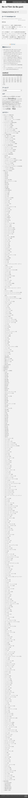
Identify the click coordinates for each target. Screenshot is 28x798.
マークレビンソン (8, 724)
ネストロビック (8, 654)
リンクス (6, 754)
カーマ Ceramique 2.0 (8, 16)
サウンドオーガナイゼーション (11, 563)
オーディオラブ (8, 509)
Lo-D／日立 (7, 179)
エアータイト (7, 209)
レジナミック (7, 349)
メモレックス (7, 736)
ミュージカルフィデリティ (10, 730)
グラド (6, 543)
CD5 (21, 99)
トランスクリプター (9, 645)
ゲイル (6, 551)
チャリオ (6, 635)
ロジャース (7, 767)
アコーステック (8, 447)
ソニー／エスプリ (8, 283)
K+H (5, 414)
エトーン (6, 212)
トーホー (6, 300)
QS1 (17, 103)
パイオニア (7, 313)
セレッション (7, 611)
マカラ (6, 328)
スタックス (7, 274)
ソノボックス (7, 284)
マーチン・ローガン (9, 725)
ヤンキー (6, 745)
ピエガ (6, 674)
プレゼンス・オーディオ (9, 696)
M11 (3, 102)
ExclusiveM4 (8, 100)
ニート (6, 306)
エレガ (6, 214)
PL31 (15, 103)
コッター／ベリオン (9, 554)
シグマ (6, 260)
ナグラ (6, 650)
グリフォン (7, 546)
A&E (5, 173)
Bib (5, 387)
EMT (5, 400)
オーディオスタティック (9, 507)
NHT (5, 421)
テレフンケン (7, 638)
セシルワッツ (7, 609)
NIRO (6, 182)
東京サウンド (7, 361)
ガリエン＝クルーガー (9, 524)
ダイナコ (6, 627)
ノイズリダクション (9, 164)
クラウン (6, 239)
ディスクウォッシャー (9, 639)
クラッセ (6, 533)
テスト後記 (11, 106)
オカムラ (6, 218)
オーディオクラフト (9, 227)
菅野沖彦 (6, 788)
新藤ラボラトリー (8, 360)
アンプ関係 (6, 134)
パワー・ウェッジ (8, 666)
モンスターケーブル (9, 742)
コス (5, 552)
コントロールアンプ (9, 139)
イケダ (6, 205)
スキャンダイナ (8, 591)
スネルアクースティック (9, 602)
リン (5, 752)
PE (5, 423)
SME (6, 430)
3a (5, 372)
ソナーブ (6, 618)
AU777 (4, 99)
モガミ (6, 340)
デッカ (6, 642)
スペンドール (7, 605)
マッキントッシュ (8, 722)
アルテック (7, 460)
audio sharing (10, 18)
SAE (5, 429)
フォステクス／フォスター (10, 321)
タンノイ (6, 623)
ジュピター (7, 271)
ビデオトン (7, 671)
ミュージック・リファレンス (10, 731)
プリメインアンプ (8, 142)
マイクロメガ (7, 716)
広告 (4, 366)
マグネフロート (8, 333)
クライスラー (7, 238)
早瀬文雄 (6, 785)
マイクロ (6, 327)
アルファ (6, 202)
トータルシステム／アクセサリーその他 (12, 166)
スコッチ (6, 593)
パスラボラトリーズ (9, 665)
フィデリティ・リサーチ (9, 319)
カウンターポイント (9, 518)
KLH (5, 417)
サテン (6, 256)
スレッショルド (8, 606)
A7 (15, 96)
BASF (6, 384)
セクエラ (6, 608)
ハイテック (7, 309)
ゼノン (6, 278)
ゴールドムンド (8, 558)
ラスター (6, 345)
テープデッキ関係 (7, 154)
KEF (5, 415)
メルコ (6, 337)
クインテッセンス (8, 530)
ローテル (6, 352)
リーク (6, 755)
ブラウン (6, 689)
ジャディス (7, 581)
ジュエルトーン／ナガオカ (10, 269)
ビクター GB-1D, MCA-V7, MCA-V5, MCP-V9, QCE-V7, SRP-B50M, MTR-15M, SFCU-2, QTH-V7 (13, 60)
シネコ (6, 564)
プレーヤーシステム (9, 130)
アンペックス (7, 466)
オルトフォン (7, 504)
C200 (18, 99)
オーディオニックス (9, 232)
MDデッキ (7, 157)
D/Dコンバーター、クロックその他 (12, 119)
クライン (6, 531)
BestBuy (12, 98)
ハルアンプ (7, 312)
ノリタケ (6, 307)
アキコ (6, 196)
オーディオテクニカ (9, 229)
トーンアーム (7, 127)
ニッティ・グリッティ (9, 651)
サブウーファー (8, 148)
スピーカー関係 (7, 145)
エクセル (6, 211)
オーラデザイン (8, 515)
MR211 (13, 102)
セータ (6, 612)
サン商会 (6, 259)
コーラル (6, 250)
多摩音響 (6, 357)
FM (14, 100)
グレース (6, 245)
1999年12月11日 (18, 18)
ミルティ (6, 733)
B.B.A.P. (6, 382)
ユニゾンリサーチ (8, 746)
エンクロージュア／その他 (10, 146)
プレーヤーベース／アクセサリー (11, 131)
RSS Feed (13, 44)
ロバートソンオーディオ (9, 770)
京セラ (6, 355)
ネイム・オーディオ (9, 653)
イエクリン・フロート (9, 469)
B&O (5, 379)
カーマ (6, 519)
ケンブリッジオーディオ (9, 549)
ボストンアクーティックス (10, 709)
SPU (10, 105)
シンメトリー (7, 570)
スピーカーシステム (9, 149)
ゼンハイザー (7, 614)
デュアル (6, 644)
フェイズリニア (8, 683)
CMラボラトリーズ (8, 393)
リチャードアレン (8, 751)
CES (5, 176)
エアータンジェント (9, 481)
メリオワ (6, 737)
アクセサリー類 (8, 167)
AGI (5, 375)
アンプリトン (7, 465)
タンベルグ (7, 624)
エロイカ (6, 215)
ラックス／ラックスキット (10, 346)
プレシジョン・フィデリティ (10, 695)
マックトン (7, 334)
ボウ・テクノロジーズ (9, 706)
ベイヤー (6, 704)
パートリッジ (7, 668)
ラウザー (6, 748)
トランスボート (8, 121)
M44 (5, 102)
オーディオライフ (8, 233)
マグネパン (7, 721)
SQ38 (13, 105)
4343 (13, 96)
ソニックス (7, 281)
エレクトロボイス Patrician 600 (10, 64)
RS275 (19, 103)
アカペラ (6, 439)
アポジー (6, 454)
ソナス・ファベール (9, 617)
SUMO (6, 433)
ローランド (7, 354)
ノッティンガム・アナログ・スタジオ (12, 656)
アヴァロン (7, 468)
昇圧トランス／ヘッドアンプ (10, 133)
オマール (6, 499)
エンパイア (7, 498)
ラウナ (6, 749)
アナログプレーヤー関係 (8, 122)
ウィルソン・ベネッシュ (9, 475)
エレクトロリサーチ (9, 492)
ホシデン (6, 325)
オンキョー (7, 226)
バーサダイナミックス (9, 663)
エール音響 (7, 217)
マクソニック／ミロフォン (10, 331)
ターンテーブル (8, 125)
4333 (10, 96)
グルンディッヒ (8, 548)
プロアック (7, 698)
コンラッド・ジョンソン (9, 555)
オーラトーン (7, 516)
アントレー (7, 203)
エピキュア (7, 484)
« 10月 (3, 84)
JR (5, 412)
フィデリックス (8, 318)
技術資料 (5, 367)
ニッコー (6, 304)
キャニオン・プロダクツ (9, 525)
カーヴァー (7, 521)
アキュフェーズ (8, 197)
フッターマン (7, 687)
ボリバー (6, 710)
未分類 (5, 369)
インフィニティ (8, 474)
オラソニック (7, 224)
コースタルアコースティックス (11, 557)
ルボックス (7, 757)
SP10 (7, 105)
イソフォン (7, 471)
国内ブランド (6, 170)
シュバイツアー (8, 569)
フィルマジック (8, 681)
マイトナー (7, 719)
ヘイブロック (7, 701)
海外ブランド (6, 370)
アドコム (6, 450)
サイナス (6, 561)
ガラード (6, 522)
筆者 (4, 781)
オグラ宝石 (7, 220)
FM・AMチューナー (9, 136)
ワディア (6, 773)
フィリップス (7, 680)
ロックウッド (7, 769)
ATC (5, 378)
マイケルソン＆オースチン (10, 718)
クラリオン (7, 241)
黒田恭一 (6, 790)
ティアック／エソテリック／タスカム (12, 292)
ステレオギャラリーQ (9, 275)
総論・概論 (11, 109)
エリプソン (7, 487)
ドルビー (6, 648)
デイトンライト (8, 641)
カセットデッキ (8, 163)
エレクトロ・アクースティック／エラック (13, 495)
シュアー (6, 567)
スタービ (6, 597)
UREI (6, 435)
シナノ (6, 262)
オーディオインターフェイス (10, 506)
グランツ (6, 244)
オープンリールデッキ (9, 161)
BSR (5, 390)
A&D (5, 172)
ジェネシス (7, 575)
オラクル (6, 501)
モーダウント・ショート (9, 743)
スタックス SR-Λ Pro (8, 67)
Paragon (12, 103)
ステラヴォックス (8, 600)
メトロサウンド (8, 734)
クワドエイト (7, 540)
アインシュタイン (8, 438)
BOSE (6, 388)
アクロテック (7, 199)
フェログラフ (7, 684)
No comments (22, 20)
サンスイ (6, 257)
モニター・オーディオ (9, 740)
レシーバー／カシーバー (9, 143)
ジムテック (7, 268)
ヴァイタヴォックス (9, 776)
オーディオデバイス (9, 230)
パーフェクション (8, 315)
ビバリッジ (7, 672)
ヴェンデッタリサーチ (9, 779)
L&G (5, 178)
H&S (5, 406)
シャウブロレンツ (8, 566)
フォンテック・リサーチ (9, 322)
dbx (5, 394)
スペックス (7, 277)
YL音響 (6, 188)
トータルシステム (8, 169)
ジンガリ (6, 587)
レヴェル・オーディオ (9, 764)
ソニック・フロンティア (9, 620)
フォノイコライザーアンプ (10, 128)
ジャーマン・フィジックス (10, 584)
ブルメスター (7, 690)
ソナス (6, 615)
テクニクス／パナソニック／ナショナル (13, 293)
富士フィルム (7, 358)
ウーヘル (6, 480)
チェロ (6, 633)
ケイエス (6, 247)
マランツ (6, 336)
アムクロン (7, 456)
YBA (5, 436)
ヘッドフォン (7, 152)
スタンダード (7, 594)
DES (5, 399)
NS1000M (4, 103)
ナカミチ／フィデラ (9, 301)
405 (3, 96)
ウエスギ (6, 208)
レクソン (6, 758)
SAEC (6, 184)
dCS (5, 397)
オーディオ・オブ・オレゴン (10, 512)
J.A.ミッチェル (8, 408)
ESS (5, 402)
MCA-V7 (10, 102)
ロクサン (6, 766)
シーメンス (7, 572)
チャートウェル (8, 636)
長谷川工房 (7, 364)
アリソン (6, 459)
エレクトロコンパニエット (10, 489)
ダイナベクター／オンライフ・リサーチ (13, 287)
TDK (5, 187)
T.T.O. (6, 185)
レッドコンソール (8, 351)
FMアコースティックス (9, 403)
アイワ (6, 193)
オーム (6, 235)
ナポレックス (7, 303)
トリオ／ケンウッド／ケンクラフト (12, 298)
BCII (7, 99)
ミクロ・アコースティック (10, 727)
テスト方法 (17, 106)
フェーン (6, 686)
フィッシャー (7, 678)
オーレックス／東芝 (9, 236)
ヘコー (6, 702)
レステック (7, 761)
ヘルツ (6, 324)
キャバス (6, 527)
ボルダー (6, 712)
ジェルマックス (8, 266)
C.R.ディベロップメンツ (9, 391)
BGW (6, 385)
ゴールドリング (8, 560)
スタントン (7, 596)
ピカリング (7, 675)
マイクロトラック (8, 715)
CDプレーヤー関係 (7, 115)
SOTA (6, 432)
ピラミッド (7, 677)
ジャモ (6, 582)
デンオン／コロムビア (9, 297)
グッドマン (7, 542)
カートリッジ (7, 124)
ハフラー (6, 657)
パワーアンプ (7, 140)
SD (3, 105)
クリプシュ (7, 536)
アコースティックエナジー (10, 444)
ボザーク (6, 707)
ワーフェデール (8, 775)
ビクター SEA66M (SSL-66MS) (10, 57)
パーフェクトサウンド (9, 669)
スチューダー (7, 599)
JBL (5, 409)
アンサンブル (7, 462)
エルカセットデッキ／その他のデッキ (12, 160)
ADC (6, 373)
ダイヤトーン (7, 290)
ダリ (5, 629)
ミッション (7, 728)
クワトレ (6, 539)
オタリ (6, 221)
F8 (12, 101)
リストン (6, 348)
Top (26, 796)
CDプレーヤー (7, 116)
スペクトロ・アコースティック (11, 603)
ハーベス (6, 659)
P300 (8, 103)
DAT (5, 155)
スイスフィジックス (9, 588)
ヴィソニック (7, 778)
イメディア (7, 472)
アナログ (6, 453)
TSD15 (3, 106)
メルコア (6, 339)
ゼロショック (7, 280)
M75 (7, 102)
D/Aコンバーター (8, 118)
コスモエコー (7, 248)
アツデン (6, 200)
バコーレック (7, 662)
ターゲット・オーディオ (9, 626)
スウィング (7, 272)
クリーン (6, 242)
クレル (6, 537)
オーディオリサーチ (9, 510)
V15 (6, 106)
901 (5, 96)
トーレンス (7, 647)
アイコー (6, 191)
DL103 (4, 100)
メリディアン (7, 739)
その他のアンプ (8, 137)
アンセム (6, 463)
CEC (6, 175)
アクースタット (8, 441)
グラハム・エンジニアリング (10, 545)
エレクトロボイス (8, 490)
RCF (5, 426)
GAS (5, 405)
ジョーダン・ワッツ (9, 585)
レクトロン (7, 760)
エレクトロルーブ (8, 493)
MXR (6, 420)
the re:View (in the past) (12, 6)
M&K (6, 418)
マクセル (6, 330)
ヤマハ (6, 342)
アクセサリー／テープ (9, 158)
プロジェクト (7, 699)
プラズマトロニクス (9, 692)
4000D (8, 96)
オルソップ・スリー (9, 503)
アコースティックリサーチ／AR (11, 445)
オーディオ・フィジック (9, 513)
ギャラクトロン (8, 528)
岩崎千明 (6, 784)
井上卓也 (6, 782)
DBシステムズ (7, 396)
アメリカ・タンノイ (9, 457)
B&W (6, 381)
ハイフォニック (8, 310)
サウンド (6, 253)
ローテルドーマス (8, 772)
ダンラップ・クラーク (9, 632)
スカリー (6, 590)
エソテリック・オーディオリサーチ (12, 483)
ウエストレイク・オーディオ (10, 478)
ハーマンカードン (8, 660)
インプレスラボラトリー (9, 206)
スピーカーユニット (9, 151)
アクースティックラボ (9, 442)
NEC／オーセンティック (10, 181)
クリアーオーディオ (9, 534)
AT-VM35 (18, 96)
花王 (5, 363)
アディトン (7, 448)
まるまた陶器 (7, 190)
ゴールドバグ (7, 251)
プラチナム (7, 693)
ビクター (6, 316)
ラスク (6, 343)
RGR (6, 427)
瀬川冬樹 (6, 787)
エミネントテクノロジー (9, 486)
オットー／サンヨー (9, 223)
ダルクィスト (7, 630)
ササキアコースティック (9, 254)
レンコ (6, 763)
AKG (5, 376)
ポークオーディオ (8, 713)
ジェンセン (7, 579)
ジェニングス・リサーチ (9, 573)
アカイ (6, 194)
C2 (16, 99)
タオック (6, 286)
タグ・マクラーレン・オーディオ (11, 621)
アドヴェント (7, 451)
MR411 (17, 102)
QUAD (6, 424)
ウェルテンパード (8, 477)
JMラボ (6, 411)
